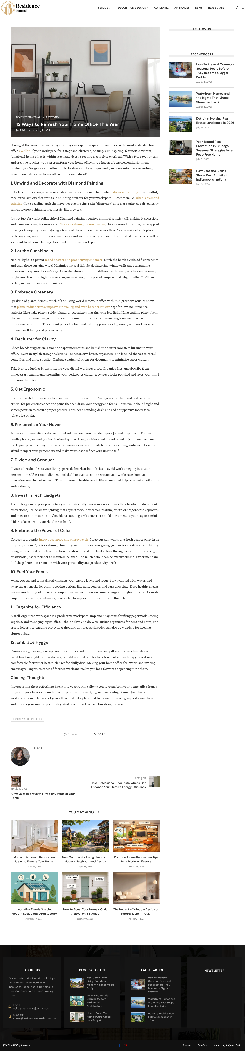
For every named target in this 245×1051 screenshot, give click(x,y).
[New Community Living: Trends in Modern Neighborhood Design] (85, 836)
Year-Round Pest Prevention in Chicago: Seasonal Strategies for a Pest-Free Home (214, 148)
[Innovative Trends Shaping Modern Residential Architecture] (34, 888)
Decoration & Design (132, 7)
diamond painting (125, 192)
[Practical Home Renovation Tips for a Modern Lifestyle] (136, 836)
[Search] (243, 8)
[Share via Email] (103, 734)
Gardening (161, 7)
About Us (202, 1045)
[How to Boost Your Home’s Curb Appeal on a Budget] (85, 888)
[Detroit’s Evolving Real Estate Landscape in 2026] (180, 124)
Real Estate (216, 7)
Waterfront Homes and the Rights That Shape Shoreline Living (213, 97)
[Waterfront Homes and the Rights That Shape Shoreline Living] (180, 99)
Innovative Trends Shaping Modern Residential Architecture (97, 1001)
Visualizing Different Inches (227, 1045)
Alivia (23, 130)
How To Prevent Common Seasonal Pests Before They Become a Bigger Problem (215, 70)
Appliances (181, 7)
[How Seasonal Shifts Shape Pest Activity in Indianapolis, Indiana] (180, 176)
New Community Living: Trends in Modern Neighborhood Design (100, 983)
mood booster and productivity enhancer (73, 259)
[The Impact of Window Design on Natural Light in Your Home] (136, 888)
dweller (24, 150)
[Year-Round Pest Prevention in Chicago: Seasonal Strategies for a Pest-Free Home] (180, 147)
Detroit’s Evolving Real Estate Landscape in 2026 (215, 120)
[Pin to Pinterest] (99, 734)
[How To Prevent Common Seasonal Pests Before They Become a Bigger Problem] (180, 70)
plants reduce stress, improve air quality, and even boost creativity (63, 306)
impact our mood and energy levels (63, 539)
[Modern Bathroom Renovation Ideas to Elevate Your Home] (34, 836)
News (199, 7)
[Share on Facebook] (91, 734)
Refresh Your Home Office (27, 719)
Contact (187, 1045)
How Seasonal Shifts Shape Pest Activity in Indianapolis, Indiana (212, 175)
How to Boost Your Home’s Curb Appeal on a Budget (99, 1017)
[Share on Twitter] (95, 734)
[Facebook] (236, 8)
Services (104, 7)
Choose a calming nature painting (82, 224)
